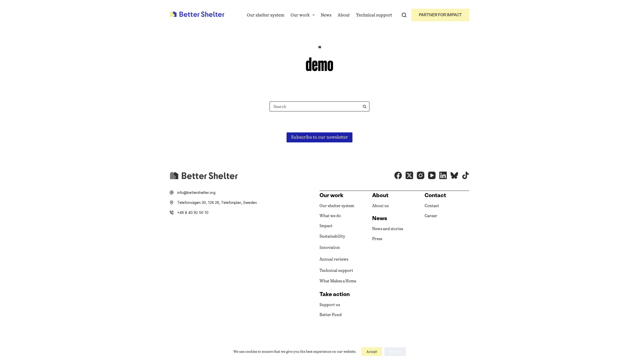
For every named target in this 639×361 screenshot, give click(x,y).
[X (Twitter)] (409, 175)
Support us (330, 304)
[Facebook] (398, 175)
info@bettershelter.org (196, 192)
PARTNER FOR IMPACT (440, 14)
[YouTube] (432, 175)
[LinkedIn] (443, 175)
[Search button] (364, 106)
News (326, 14)
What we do (330, 215)
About (344, 14)
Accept (371, 352)
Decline (395, 352)
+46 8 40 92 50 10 (192, 212)
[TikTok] (465, 175)
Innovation (330, 247)
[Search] (404, 15)
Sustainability (332, 236)
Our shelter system (265, 14)
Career (431, 215)
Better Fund (331, 314)
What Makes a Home (338, 281)
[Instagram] (420, 175)
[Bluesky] (454, 175)
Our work (300, 14)
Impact (326, 225)
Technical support (374, 14)
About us (380, 205)
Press (377, 238)
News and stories (387, 228)
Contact (432, 205)
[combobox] (315, 106)
